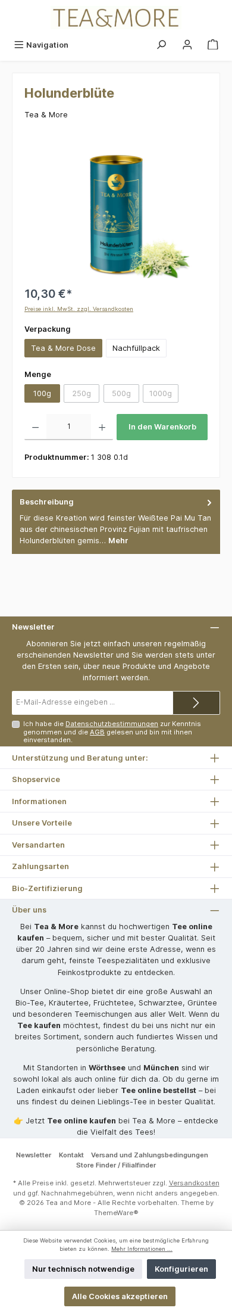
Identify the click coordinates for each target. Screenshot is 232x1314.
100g (42, 393)
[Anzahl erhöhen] (102, 427)
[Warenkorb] (213, 45)
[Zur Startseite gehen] (116, 17)
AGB (97, 732)
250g (85, 395)
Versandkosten (194, 1183)
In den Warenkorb (162, 426)
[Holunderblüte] (116, 211)
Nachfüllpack (136, 348)
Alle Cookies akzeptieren (120, 1296)
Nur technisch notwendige (83, 1269)
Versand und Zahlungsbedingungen (149, 1155)
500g (125, 395)
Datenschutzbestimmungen (111, 724)
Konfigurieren (181, 1269)
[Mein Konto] (187, 45)
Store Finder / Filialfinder (116, 1165)
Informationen (39, 801)
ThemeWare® (116, 1213)
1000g (163, 395)
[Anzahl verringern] (35, 427)
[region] (116, 211)
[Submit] (196, 703)
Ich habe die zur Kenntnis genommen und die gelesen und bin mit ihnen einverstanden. (112, 732)
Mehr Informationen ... (142, 1249)
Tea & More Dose (63, 348)
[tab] (116, 521)
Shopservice (36, 779)
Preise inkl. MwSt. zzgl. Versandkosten (78, 309)
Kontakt (71, 1155)
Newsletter (33, 1155)
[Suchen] (161, 45)
